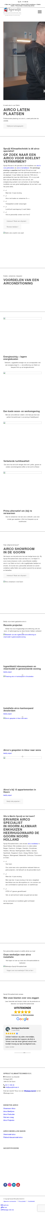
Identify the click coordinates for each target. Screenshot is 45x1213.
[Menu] (39, 11)
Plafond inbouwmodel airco (12, 1137)
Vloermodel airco (9, 1134)
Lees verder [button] (10, 1047)
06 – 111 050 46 (23, 2)
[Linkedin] (14, 1186)
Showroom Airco (9, 1108)
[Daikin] (19, 1164)
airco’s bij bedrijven (23, 168)
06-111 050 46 (9, 1085)
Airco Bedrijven (8, 1111)
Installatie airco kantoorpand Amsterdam (18, 709)
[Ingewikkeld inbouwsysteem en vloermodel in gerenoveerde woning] (22, 637)
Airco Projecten (8, 1120)
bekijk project (7, 672)
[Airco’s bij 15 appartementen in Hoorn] (22, 758)
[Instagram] (9, 1186)
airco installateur (33, 843)
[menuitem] (23, 1)
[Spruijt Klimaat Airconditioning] (18, 11)
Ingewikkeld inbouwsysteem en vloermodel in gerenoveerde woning (22, 667)
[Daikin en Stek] (22, 1177)
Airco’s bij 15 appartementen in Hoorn (19, 790)
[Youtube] (18, 1186)
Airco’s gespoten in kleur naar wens (22, 749)
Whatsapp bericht (30, 1091)
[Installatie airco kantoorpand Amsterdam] (22, 676)
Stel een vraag (8, 1117)
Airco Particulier (9, 1114)
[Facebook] (5, 1186)
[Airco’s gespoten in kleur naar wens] (22, 718)
